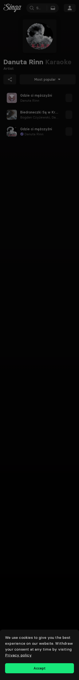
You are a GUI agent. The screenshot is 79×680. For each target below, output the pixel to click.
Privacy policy (18, 655)
